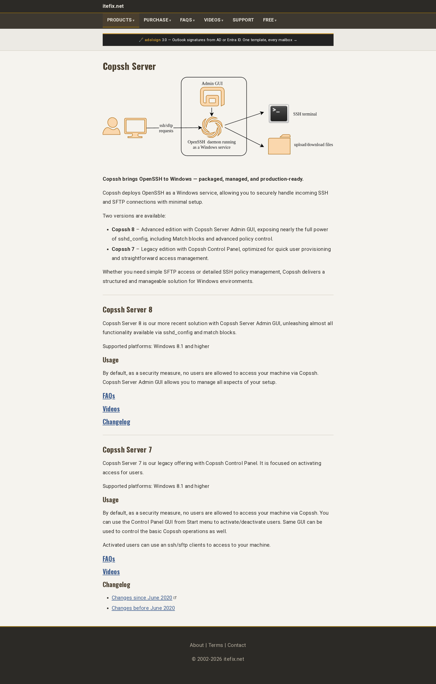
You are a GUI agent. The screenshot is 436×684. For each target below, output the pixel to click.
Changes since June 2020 (142, 598)
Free (268, 19)
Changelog (116, 421)
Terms (215, 645)
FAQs (186, 19)
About (197, 645)
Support (243, 19)
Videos (212, 19)
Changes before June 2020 (143, 608)
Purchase (156, 19)
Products (119, 19)
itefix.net (113, 6)
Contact (237, 645)
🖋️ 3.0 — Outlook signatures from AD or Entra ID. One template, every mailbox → (218, 40)
